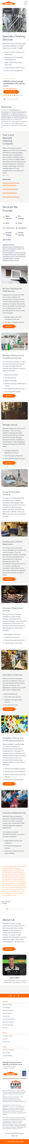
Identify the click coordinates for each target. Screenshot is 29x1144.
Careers (5, 1039)
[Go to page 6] (16, 909)
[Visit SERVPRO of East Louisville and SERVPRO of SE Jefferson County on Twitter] (15, 995)
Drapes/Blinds (21, 254)
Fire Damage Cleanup (11, 197)
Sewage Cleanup (8, 247)
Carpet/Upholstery (8, 252)
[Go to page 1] (7, 909)
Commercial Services (10, 189)
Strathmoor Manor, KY (18, 114)
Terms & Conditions (8, 1050)
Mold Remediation (10, 193)
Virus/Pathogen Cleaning (14, 249)
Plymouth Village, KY (7, 117)
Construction (6, 1016)
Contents (16, 258)
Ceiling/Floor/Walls (20, 252)
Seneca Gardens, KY (20, 117)
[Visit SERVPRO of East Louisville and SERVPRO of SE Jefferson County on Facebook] (18, 996)
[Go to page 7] (18, 909)
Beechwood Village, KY (20, 116)
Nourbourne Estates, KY (19, 112)
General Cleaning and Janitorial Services (11, 184)
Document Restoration (9, 254)
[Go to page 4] (13, 909)
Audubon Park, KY (6, 116)
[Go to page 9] (22, 909)
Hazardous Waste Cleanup (11, 260)
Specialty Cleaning (8, 1022)
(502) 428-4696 (11, 92)
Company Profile (7, 1036)
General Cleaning (8, 1025)
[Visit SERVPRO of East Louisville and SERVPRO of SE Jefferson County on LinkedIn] (10, 995)
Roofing (5, 1028)
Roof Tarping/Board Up (19, 256)
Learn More (8, 326)
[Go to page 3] (11, 909)
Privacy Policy (6, 1052)
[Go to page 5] (14, 909)
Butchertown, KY (6, 112)
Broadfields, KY (5, 114)
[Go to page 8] (20, 909)
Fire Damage (6, 1007)
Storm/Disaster (7, 1013)
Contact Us (6, 1041)
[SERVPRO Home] (8, 3)
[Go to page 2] (9, 909)
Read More (8, 949)
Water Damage (7, 1004)
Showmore (5, 175)
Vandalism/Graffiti (8, 258)
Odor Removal (7, 256)
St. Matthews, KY (15, 110)
